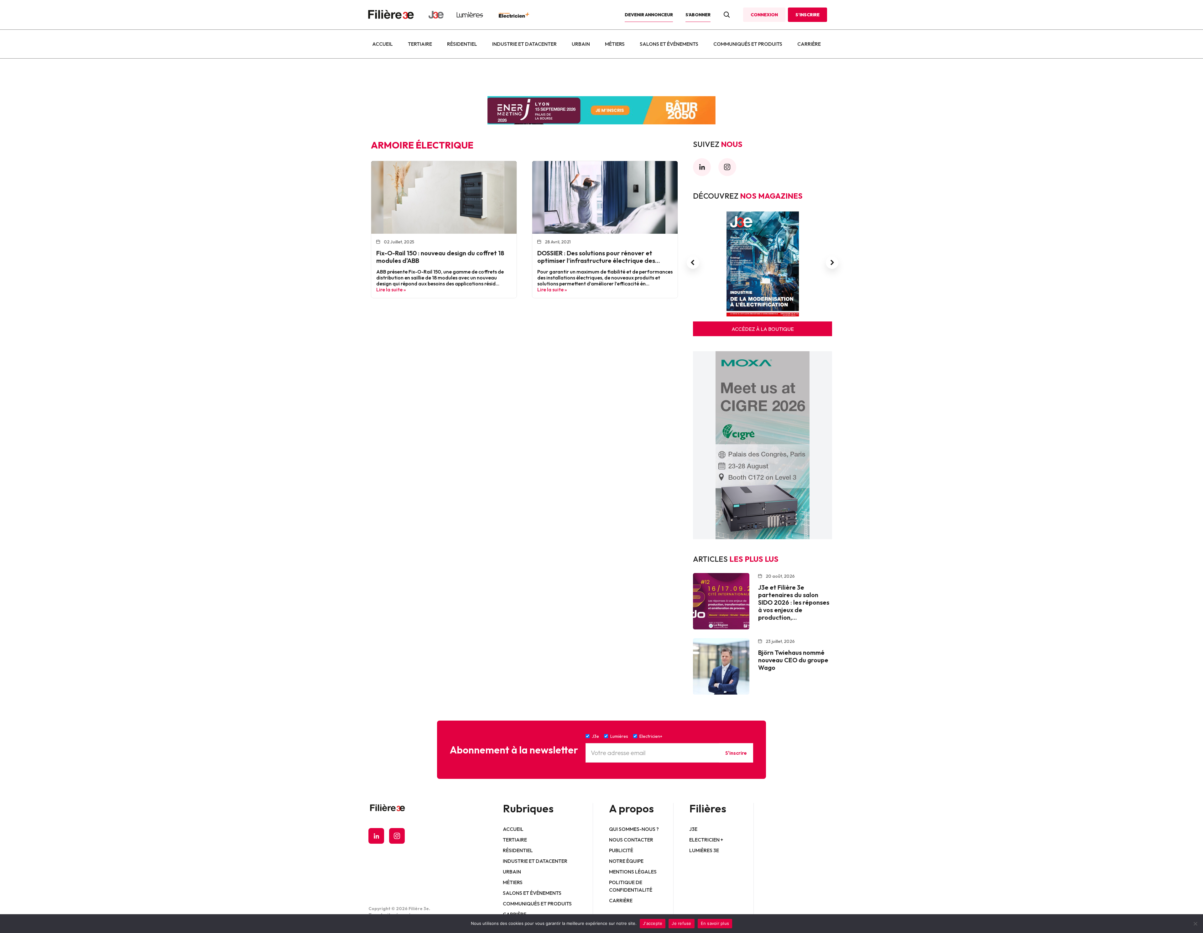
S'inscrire (736, 753)
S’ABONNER (698, 15)
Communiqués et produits (747, 44)
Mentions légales (633, 871)
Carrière (809, 44)
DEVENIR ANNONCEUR (649, 15)
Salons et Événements (669, 44)
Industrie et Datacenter (524, 44)
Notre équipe (626, 861)
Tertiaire (420, 44)
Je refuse (681, 923)
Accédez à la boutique (763, 329)
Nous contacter (631, 840)
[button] (693, 262)
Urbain (581, 44)
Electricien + (706, 840)
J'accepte (652, 923)
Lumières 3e (704, 850)
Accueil (382, 44)
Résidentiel (462, 44)
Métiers (615, 44)
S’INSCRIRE (807, 15)
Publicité (621, 850)
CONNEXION (764, 15)
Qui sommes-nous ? (634, 829)
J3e (693, 829)
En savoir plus (715, 923)
